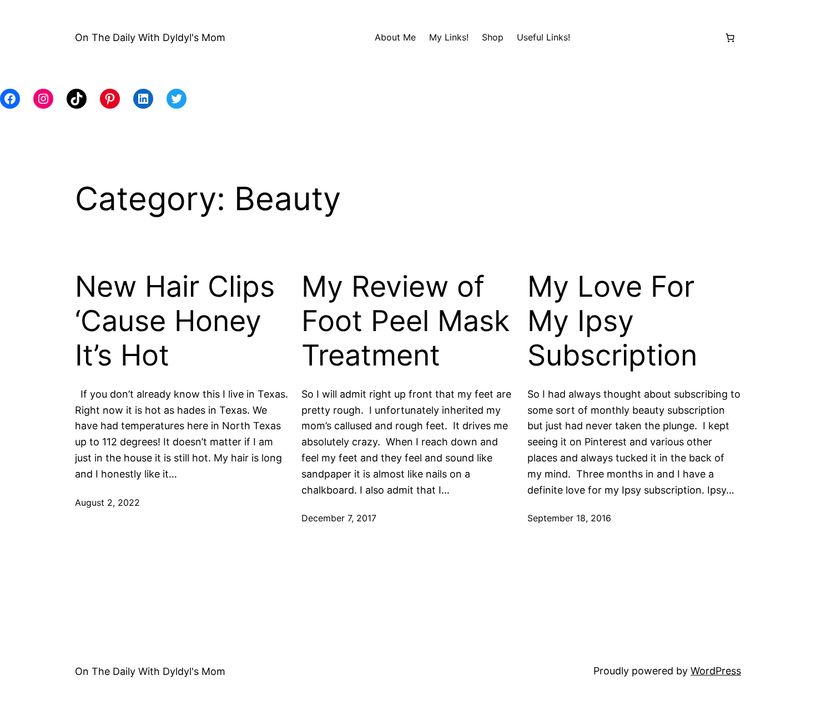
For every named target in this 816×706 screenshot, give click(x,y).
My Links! (449, 37)
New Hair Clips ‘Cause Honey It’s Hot (175, 321)
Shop (492, 37)
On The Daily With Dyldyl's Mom (150, 37)
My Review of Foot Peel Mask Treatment (405, 321)
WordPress (716, 671)
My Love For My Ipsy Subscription (612, 321)
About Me (395, 37)
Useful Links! (543, 37)
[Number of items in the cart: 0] (730, 38)
